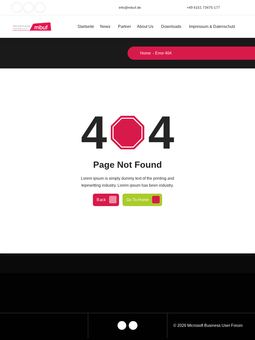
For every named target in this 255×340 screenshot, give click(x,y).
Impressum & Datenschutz (212, 26)
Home (145, 53)
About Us (145, 26)
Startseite (85, 26)
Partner (124, 26)
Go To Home (137, 200)
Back (101, 200)
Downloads (171, 26)
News (105, 26)
